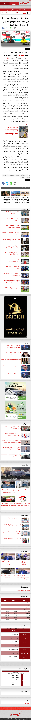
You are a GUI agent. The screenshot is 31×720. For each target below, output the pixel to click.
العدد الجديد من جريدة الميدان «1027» (12, 518)
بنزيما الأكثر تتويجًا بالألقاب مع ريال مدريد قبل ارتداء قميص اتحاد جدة (11, 253)
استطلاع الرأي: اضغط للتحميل (23, 590)
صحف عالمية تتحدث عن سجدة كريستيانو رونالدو (11, 267)
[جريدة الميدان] (15, 317)
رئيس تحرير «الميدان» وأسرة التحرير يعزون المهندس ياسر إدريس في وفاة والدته (23, 576)
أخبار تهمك (25, 464)
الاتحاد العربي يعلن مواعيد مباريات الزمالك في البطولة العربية (12, 226)
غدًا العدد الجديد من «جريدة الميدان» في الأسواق (12, 532)
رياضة (24, 13)
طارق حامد (6, 57)
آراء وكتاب (25, 342)
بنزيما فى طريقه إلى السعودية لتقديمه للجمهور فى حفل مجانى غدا (11, 240)
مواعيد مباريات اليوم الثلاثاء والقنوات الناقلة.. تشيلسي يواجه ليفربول (12, 281)
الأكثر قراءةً (25, 423)
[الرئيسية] (14, 3)
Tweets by (27, 703)
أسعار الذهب (24, 625)
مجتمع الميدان (24, 551)
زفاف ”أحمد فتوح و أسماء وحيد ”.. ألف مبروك (8, 576)
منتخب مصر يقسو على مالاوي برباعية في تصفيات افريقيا (11, 288)
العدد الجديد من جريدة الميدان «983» (12, 538)
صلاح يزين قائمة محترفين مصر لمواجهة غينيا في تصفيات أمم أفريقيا (11, 260)
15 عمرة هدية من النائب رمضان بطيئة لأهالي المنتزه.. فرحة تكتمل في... (23, 562)
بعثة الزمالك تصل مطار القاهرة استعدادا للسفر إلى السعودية (11, 129)
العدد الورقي (24, 515)
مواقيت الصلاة (23, 668)
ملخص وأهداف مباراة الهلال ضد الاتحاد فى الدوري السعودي (11, 274)
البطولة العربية (18, 175)
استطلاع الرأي (24, 587)
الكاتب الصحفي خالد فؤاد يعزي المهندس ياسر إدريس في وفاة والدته (8, 562)
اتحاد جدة (21, 55)
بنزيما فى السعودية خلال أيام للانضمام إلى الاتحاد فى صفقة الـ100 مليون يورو (11, 247)
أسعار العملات (24, 596)
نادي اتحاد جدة (11, 175)
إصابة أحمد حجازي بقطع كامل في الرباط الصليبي (11, 233)
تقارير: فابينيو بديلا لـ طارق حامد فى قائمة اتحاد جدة (11, 134)
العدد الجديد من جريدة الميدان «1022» (12, 525)
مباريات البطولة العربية (25, 177)
